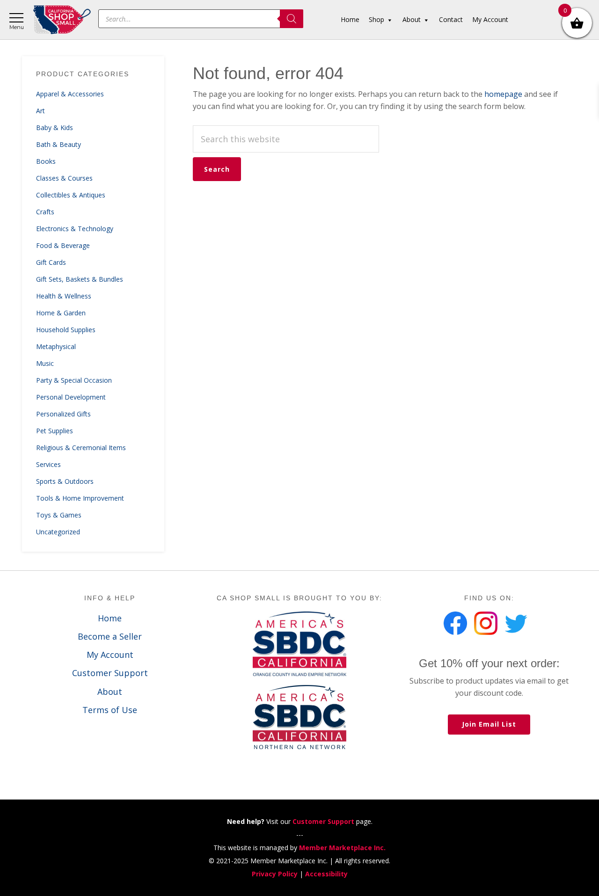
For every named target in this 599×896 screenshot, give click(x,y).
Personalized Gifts (63, 413)
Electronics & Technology (74, 228)
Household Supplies (65, 329)
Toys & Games (58, 514)
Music (45, 363)
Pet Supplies (54, 430)
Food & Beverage (63, 245)
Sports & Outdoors (65, 481)
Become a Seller (110, 636)
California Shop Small (62, 19)
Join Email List (489, 724)
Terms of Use (109, 709)
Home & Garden (61, 312)
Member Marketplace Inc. (342, 847)
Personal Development (71, 397)
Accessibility (326, 873)
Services (48, 464)
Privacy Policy (275, 873)
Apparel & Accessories (70, 93)
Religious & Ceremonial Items (81, 447)
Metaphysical (56, 346)
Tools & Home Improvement (80, 498)
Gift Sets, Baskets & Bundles (79, 279)
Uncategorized (58, 531)
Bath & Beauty (58, 144)
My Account (110, 654)
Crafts (45, 211)
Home (110, 618)
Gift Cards (51, 262)
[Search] (291, 18)
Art (40, 110)
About (109, 691)
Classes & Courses (64, 178)
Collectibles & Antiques (70, 194)
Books (46, 161)
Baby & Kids (54, 127)
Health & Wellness (63, 295)
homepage (503, 94)
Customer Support (110, 672)
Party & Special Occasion (74, 380)
